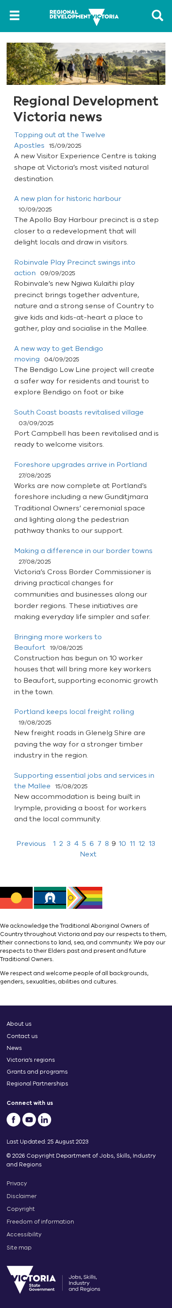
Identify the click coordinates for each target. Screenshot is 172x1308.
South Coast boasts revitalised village (79, 412)
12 (141, 844)
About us (19, 1023)
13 (152, 844)
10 (122, 844)
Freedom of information (40, 1221)
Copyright (21, 1209)
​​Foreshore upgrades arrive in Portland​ (80, 465)
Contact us (22, 1036)
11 (132, 844)
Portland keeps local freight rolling (74, 712)
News (14, 1048)
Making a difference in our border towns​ (83, 551)
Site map (19, 1247)
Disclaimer (22, 1196)
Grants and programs (37, 1071)
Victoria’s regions (31, 1060)
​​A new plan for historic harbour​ (67, 199)
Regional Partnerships (37, 1083)
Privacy (17, 1183)
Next (88, 854)
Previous (31, 844)
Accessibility (24, 1234)
